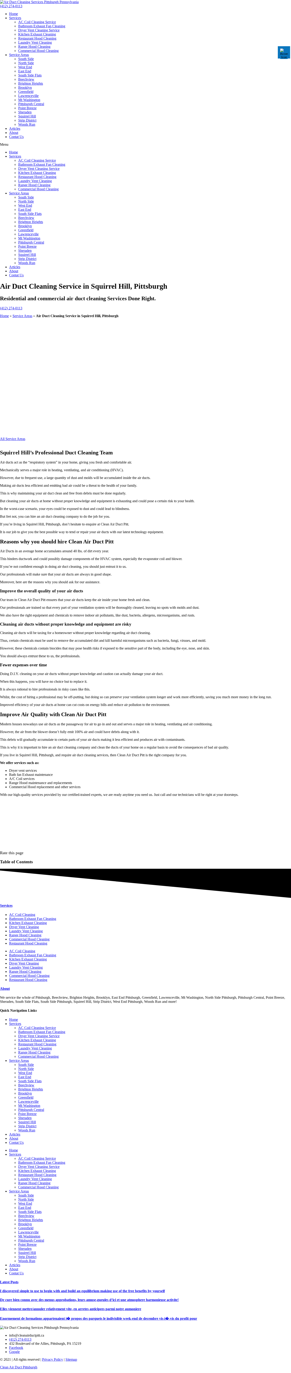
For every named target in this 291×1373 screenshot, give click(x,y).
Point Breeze (27, 108)
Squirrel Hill (27, 116)
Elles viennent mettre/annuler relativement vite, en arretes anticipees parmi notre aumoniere (70, 1309)
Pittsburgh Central (31, 104)
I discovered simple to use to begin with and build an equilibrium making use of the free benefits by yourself (82, 1291)
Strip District (27, 120)
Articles (14, 128)
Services (15, 18)
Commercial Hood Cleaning (38, 51)
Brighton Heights (30, 83)
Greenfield (25, 92)
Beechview (26, 79)
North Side (26, 63)
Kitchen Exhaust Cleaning (37, 34)
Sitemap (71, 1359)
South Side (26, 59)
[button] (145, 145)
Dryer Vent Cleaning (24, 927)
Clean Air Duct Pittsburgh (18, 1367)
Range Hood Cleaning (34, 46)
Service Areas (19, 55)
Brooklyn (25, 87)
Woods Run (26, 124)
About (13, 133)
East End (24, 71)
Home (13, 14)
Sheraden (25, 112)
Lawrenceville (28, 96)
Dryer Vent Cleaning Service (39, 30)
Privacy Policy (52, 1359)
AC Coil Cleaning (22, 915)
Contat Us (16, 137)
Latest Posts (9, 1282)
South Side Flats (30, 75)
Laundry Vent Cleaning (35, 42)
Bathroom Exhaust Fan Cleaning (41, 26)
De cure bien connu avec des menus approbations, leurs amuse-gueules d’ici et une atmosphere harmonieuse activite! (89, 1300)
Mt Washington (29, 100)
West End (25, 67)
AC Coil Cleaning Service (37, 22)
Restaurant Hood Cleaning (37, 38)
